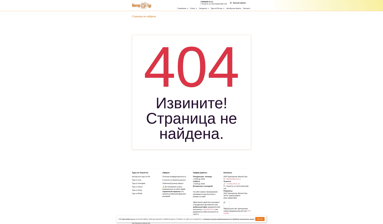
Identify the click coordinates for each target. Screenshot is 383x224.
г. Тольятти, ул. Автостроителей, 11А (213, 4)
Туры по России (217, 8)
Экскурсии (203, 8)
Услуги (192, 8)
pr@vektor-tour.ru (209, 209)
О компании (182, 8)
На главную (191, 144)
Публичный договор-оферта (172, 183)
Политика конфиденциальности (174, 176)
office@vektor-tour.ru (233, 179)
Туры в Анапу (137, 190)
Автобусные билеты (233, 8)
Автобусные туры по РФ (141, 176)
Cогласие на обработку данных (174, 180)
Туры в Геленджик (138, 183)
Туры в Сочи (136, 180)
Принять (260, 219)
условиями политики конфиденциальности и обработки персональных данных (228, 219)
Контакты (246, 8)
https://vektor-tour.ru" (128, 219)
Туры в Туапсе (137, 187)
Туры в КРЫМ (137, 193)
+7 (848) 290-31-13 (233, 184)
